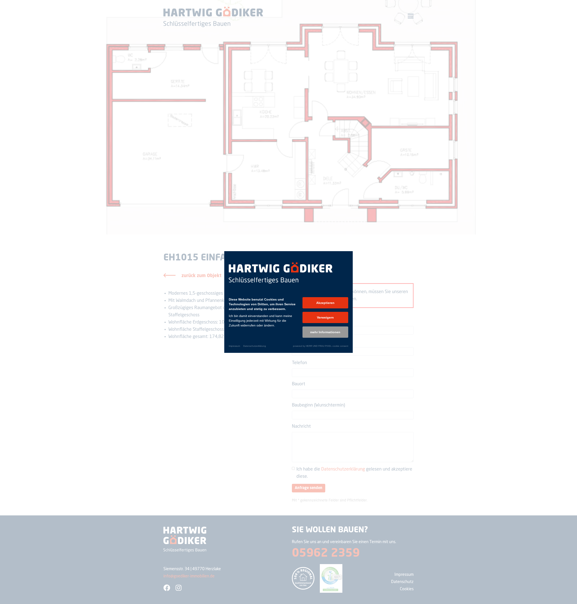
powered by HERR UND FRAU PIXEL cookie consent (320, 346)
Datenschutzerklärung (254, 346)
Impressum (234, 346)
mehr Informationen (325, 332)
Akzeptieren (325, 303)
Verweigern (325, 317)
